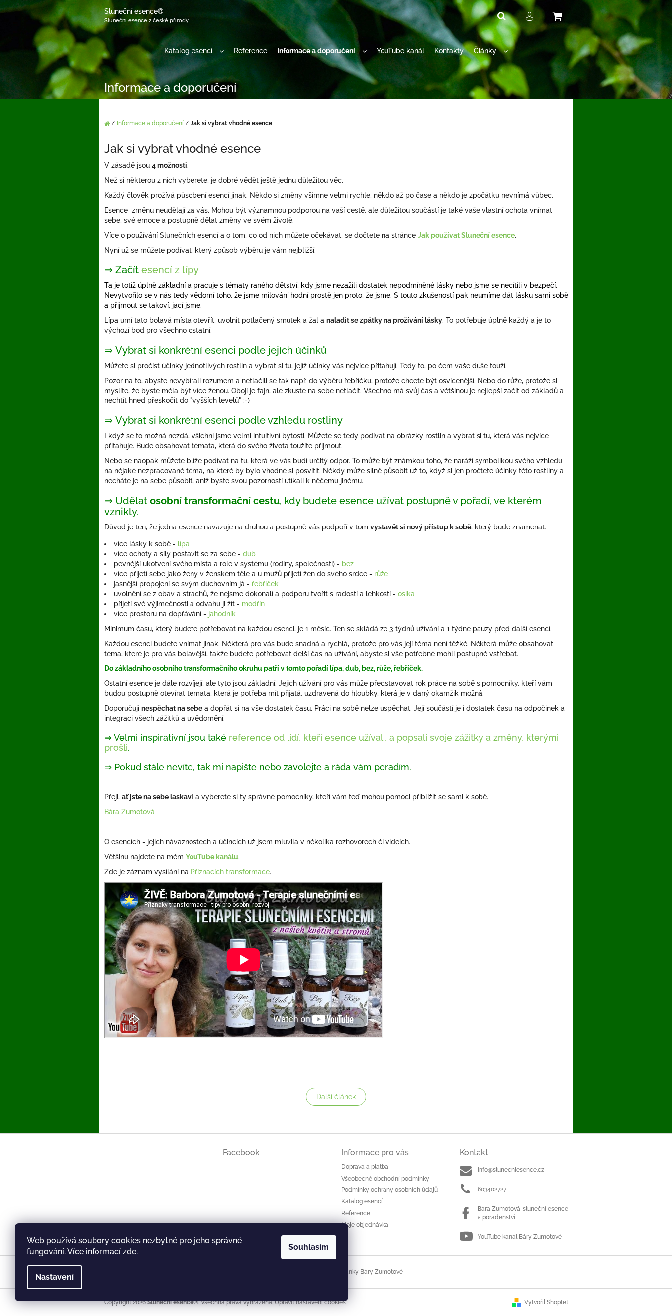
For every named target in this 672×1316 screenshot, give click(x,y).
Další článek (336, 1097)
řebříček (265, 584)
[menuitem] (194, 51)
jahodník (222, 614)
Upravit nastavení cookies (310, 1302)
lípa (184, 544)
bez (348, 564)
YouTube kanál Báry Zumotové (520, 1236)
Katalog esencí (362, 1201)
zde (129, 1251)
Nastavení (54, 1277)
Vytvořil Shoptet (546, 1302)
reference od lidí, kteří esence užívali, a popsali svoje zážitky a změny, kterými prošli (331, 742)
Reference (355, 1213)
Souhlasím (308, 1247)
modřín (253, 604)
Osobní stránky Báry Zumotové (360, 1271)
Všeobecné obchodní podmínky (385, 1178)
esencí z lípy (170, 270)
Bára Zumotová (129, 812)
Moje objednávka (364, 1224)
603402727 (492, 1189)
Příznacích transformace (230, 872)
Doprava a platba (364, 1166)
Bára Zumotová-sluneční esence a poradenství (523, 1213)
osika (406, 594)
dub (249, 554)
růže (381, 574)
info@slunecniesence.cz (511, 1169)
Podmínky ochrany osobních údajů (389, 1189)
